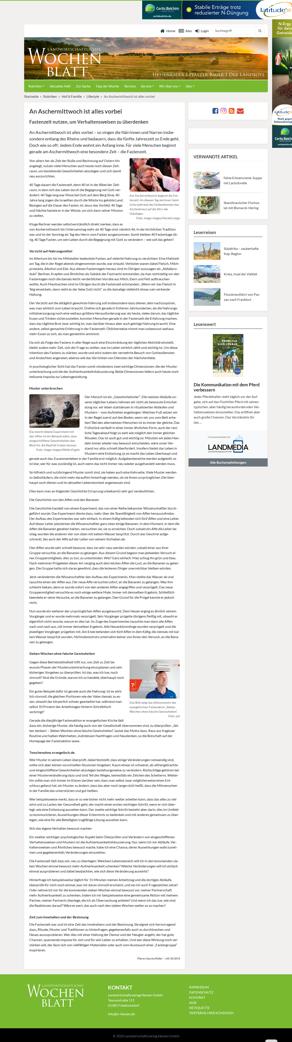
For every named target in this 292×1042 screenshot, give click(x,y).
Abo (189, 31)
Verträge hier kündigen (211, 1013)
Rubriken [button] (35, 86)
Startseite (31, 96)
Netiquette (199, 1008)
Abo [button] (189, 86)
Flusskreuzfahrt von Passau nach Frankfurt (242, 296)
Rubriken (50, 96)
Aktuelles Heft (60, 86)
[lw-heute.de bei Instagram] (223, 112)
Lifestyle (93, 96)
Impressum (199, 987)
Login (205, 31)
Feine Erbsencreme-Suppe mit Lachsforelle (243, 180)
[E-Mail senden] (240, 112)
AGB (192, 1002)
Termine (130, 86)
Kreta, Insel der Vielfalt (240, 274)
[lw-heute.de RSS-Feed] (231, 112)
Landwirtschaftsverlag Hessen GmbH (152, 1036)
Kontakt (197, 997)
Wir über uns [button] (168, 86)
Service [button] (146, 86)
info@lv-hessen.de (121, 1014)
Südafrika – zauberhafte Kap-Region (241, 251)
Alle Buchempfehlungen (228, 462)
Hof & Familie (72, 96)
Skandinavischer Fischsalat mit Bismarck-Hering (242, 205)
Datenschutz (201, 992)
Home (170, 31)
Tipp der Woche (107, 86)
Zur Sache (83, 86)
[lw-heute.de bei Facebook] (215, 112)
